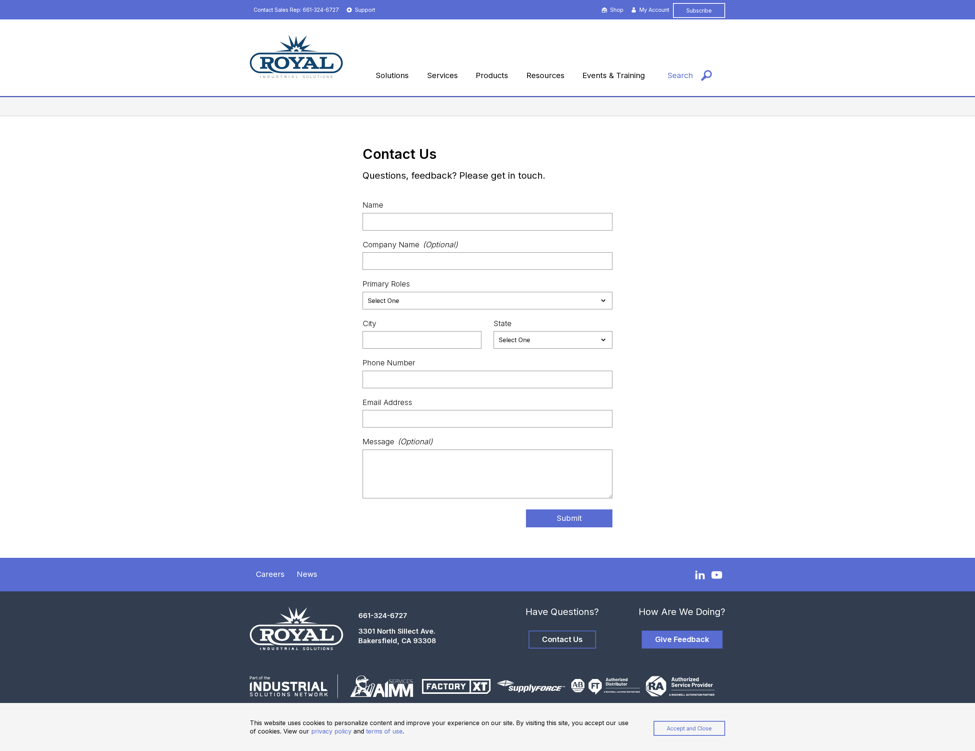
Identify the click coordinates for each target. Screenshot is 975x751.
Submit (569, 518)
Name (373, 205)
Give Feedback (682, 639)
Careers (270, 574)
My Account (654, 9)
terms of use (384, 731)
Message (398, 441)
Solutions (392, 75)
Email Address (387, 402)
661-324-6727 (382, 616)
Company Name (410, 244)
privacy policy (331, 731)
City (369, 323)
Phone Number (389, 362)
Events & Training (613, 75)
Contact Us (562, 639)
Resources (545, 75)
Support (365, 9)
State (502, 323)
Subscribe (699, 10)
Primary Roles (386, 283)
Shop (616, 9)
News (307, 574)
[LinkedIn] (700, 574)
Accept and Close (689, 728)
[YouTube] (716, 575)
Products (492, 75)
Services (442, 75)
